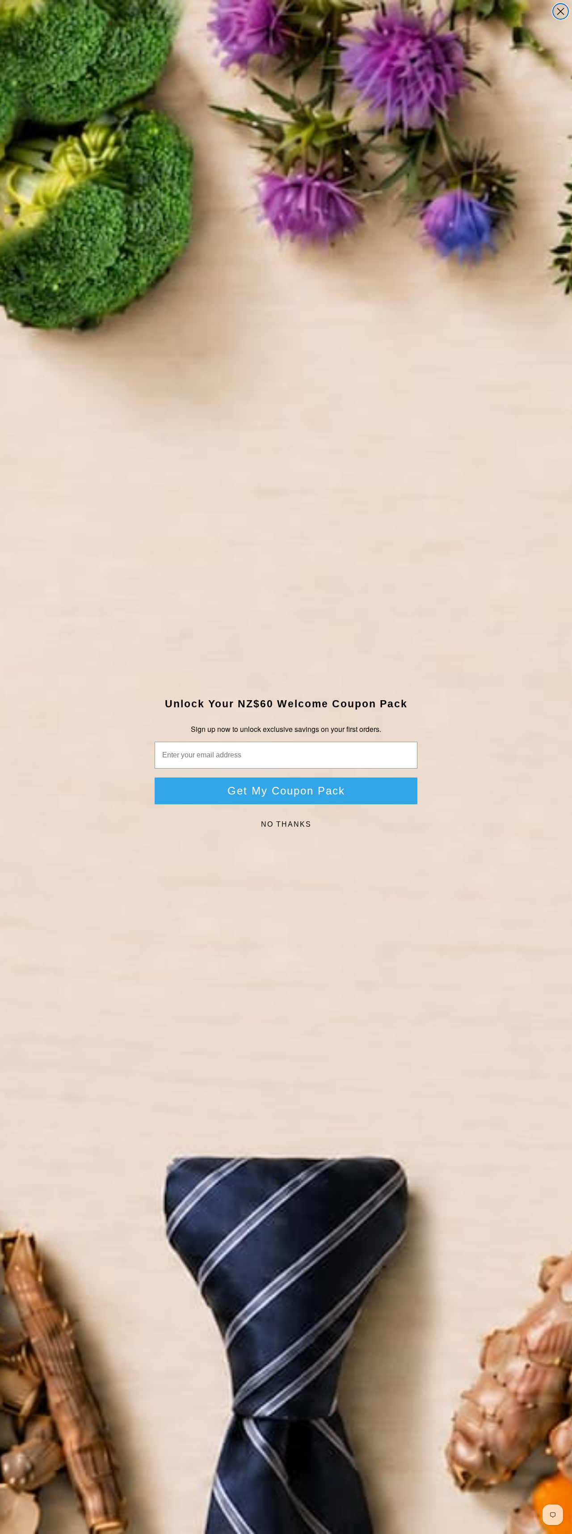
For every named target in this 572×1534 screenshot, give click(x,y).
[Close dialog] (560, 11)
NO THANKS (286, 824)
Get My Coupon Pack (286, 791)
